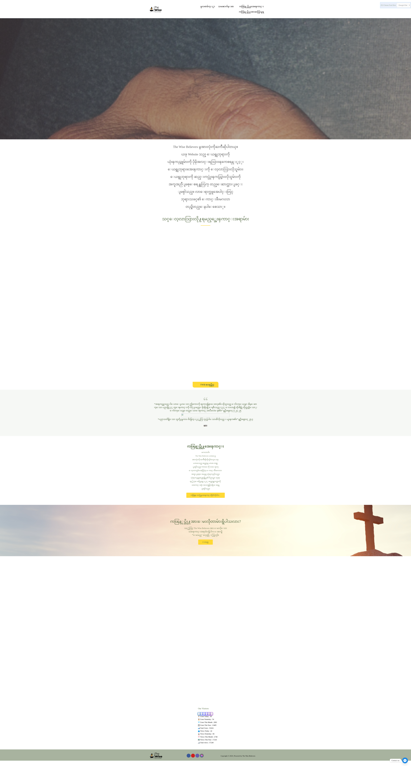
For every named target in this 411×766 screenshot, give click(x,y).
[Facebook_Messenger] (405, 760)
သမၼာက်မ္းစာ (226, 6)
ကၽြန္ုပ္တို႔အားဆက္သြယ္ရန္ (251, 12)
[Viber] (197, 756)
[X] (382, 5)
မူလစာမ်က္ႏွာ (207, 6)
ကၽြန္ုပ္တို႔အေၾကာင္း (251, 6)
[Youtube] (193, 756)
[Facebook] (189, 756)
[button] (205, 495)
